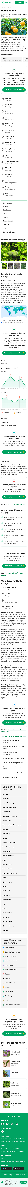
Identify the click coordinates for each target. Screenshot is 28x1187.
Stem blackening (8, 803)
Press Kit (21, 1151)
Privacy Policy (5, 1148)
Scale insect (6, 851)
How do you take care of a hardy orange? (13, 747)
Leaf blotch (6, 917)
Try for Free (19, 2)
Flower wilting (7, 882)
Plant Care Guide (19, 1139)
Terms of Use (15, 1148)
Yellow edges (6, 820)
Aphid (4, 860)
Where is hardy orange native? (13, 763)
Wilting (4, 838)
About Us (14, 1151)
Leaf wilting (6, 834)
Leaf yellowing (7, 921)
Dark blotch (6, 812)
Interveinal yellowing (9, 807)
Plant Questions (5, 1141)
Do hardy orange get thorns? (12, 773)
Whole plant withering (9, 816)
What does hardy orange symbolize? (11, 741)
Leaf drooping (7, 864)
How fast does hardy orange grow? (12, 768)
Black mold (6, 891)
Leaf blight (6, 794)
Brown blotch (6, 899)
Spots (4, 877)
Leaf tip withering (8, 855)
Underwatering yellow (9, 873)
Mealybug (5, 798)
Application (23, 1141)
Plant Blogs (15, 1141)
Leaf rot (5, 829)
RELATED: (13, 504)
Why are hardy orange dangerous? (10, 753)
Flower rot (5, 886)
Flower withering (8, 926)
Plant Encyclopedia (6, 7)
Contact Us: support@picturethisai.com (13, 1161)
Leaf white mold (7, 869)
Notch (4, 908)
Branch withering (8, 847)
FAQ (2, 1158)
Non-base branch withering (11, 825)
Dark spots (6, 895)
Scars (4, 904)
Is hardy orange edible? (10, 777)
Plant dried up (7, 913)
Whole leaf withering (9, 842)
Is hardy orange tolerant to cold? (13, 758)
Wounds (5, 930)
